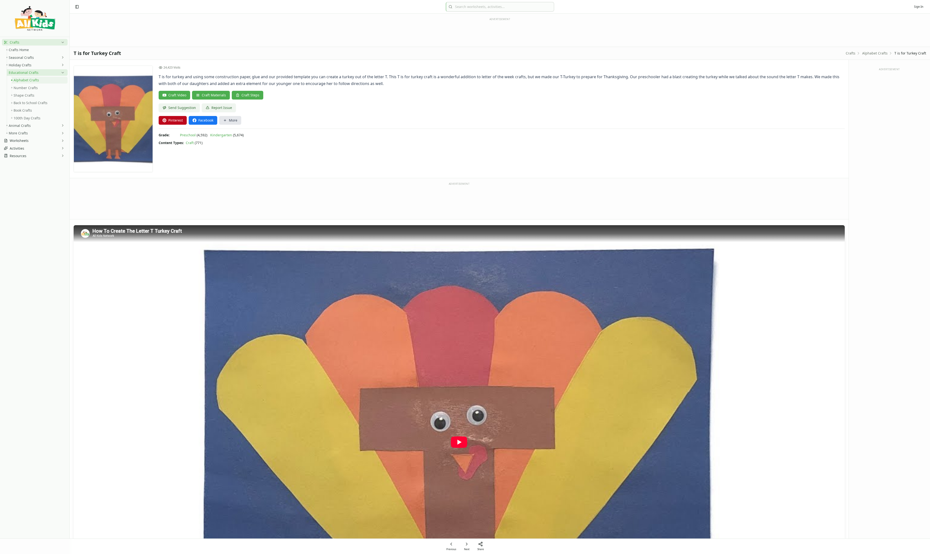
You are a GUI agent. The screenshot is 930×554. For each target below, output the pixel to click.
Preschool (188, 135)
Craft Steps (250, 95)
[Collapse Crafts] (62, 42)
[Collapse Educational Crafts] (62, 73)
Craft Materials (214, 95)
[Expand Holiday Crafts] (62, 65)
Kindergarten (221, 135)
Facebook (205, 120)
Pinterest (175, 120)
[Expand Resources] (62, 156)
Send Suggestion (182, 107)
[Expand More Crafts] (62, 133)
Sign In (918, 7)
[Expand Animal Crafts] (62, 125)
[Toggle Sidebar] (69, 277)
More (233, 120)
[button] (35, 42)
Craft (190, 142)
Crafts (850, 53)
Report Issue (221, 107)
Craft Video (177, 95)
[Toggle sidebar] (77, 6)
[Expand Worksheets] (62, 141)
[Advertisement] (459, 200)
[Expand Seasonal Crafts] (62, 57)
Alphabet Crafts (875, 53)
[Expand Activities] (62, 148)
